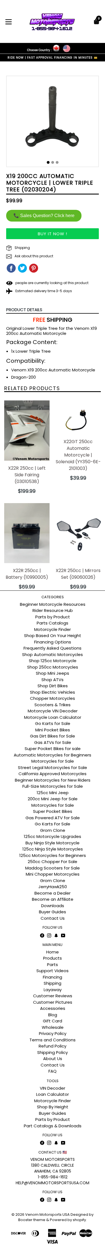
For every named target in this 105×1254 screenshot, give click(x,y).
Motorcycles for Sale (52, 761)
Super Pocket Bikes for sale (53, 748)
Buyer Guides (52, 912)
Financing (52, 977)
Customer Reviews (52, 996)
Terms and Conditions (52, 1040)
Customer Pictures (52, 1002)
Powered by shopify (68, 1219)
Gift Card (52, 1021)
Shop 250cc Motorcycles (52, 667)
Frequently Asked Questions (52, 648)
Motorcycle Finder (52, 629)
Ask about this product (33, 256)
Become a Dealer (52, 893)
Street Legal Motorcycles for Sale (52, 767)
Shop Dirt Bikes (53, 686)
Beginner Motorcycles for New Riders (52, 780)
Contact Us (53, 918)
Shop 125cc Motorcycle (52, 661)
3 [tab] (57, 162)
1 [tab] (48, 162)
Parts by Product (52, 617)
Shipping (22, 247)
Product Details (24, 310)
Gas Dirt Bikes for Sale (52, 736)
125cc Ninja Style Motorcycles (52, 849)
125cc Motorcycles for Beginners (52, 855)
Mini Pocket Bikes (52, 730)
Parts (52, 964)
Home (52, 952)
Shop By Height (52, 1107)
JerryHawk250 (52, 887)
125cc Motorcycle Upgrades (52, 836)
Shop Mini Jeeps (52, 673)
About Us (52, 1058)
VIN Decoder (52, 1088)
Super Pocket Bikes (52, 811)
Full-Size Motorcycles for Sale (52, 786)
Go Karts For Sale (52, 824)
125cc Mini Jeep (53, 793)
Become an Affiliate (52, 899)
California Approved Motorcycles (52, 774)
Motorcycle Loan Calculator (52, 717)
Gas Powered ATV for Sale (52, 818)
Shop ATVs (52, 680)
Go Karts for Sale (52, 723)
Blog (52, 1015)
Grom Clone (52, 830)
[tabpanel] (52, 123)
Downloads (52, 906)
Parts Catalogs (52, 623)
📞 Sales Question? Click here (43, 215)
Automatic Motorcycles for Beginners (52, 755)
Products (52, 958)
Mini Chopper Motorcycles (53, 874)
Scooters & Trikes (52, 705)
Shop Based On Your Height (52, 635)
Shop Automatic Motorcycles (52, 654)
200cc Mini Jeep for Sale (53, 799)
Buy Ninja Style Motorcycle (52, 843)
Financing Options (52, 642)
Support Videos (52, 971)
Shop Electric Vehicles (52, 692)
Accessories (52, 1008)
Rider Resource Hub (52, 610)
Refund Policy (52, 1046)
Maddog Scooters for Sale (52, 868)
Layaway (53, 990)
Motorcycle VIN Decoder (53, 711)
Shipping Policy (52, 1052)
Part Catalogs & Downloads (52, 1126)
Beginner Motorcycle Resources (52, 604)
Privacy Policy (52, 1033)
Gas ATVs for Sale (52, 742)
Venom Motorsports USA (47, 1214)
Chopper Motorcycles (52, 698)
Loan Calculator (52, 1094)
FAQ (52, 1071)
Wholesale (53, 1027)
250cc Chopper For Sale (52, 861)
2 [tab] (52, 162)
